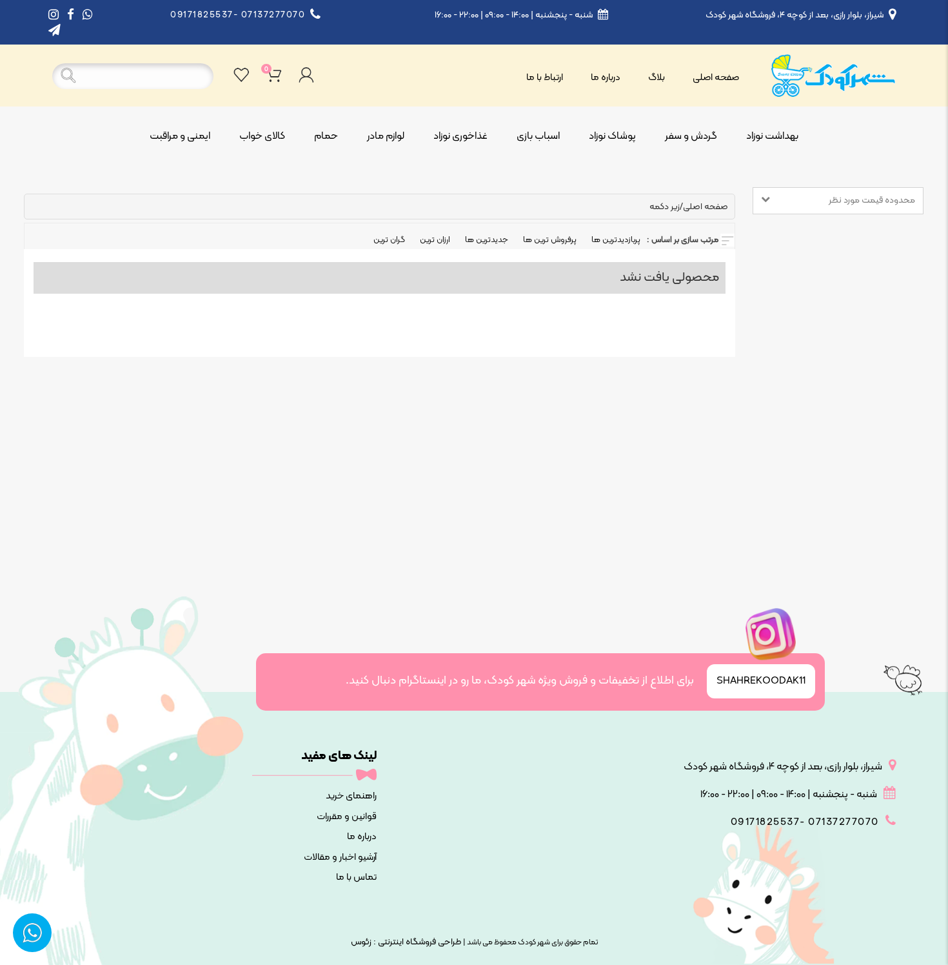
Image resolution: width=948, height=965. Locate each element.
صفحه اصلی (716, 77)
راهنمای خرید (351, 796)
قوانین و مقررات (346, 816)
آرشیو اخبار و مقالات (340, 857)
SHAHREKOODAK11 (760, 681)
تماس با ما (356, 877)
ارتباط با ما (544, 77)
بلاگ (656, 77)
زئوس (361, 942)
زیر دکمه (664, 207)
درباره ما (605, 77)
